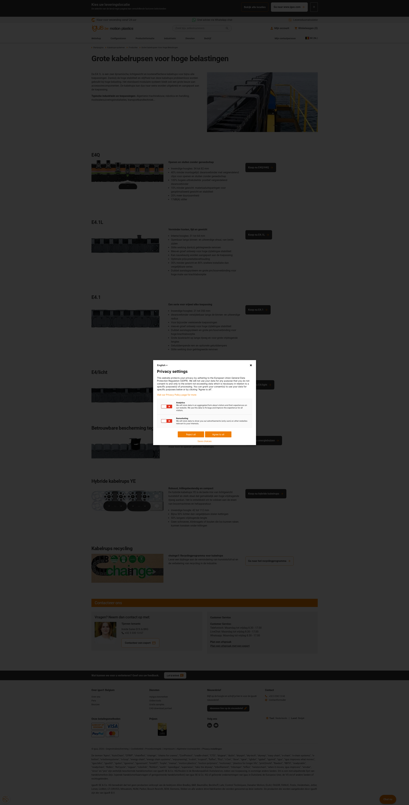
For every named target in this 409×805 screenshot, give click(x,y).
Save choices (204, 441)
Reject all (191, 434)
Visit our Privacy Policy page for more (176, 395)
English (161, 365)
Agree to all (218, 434)
